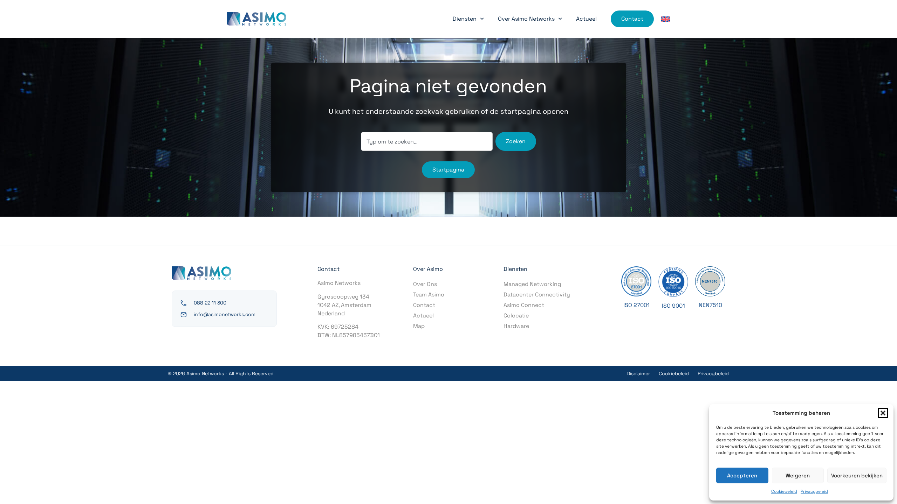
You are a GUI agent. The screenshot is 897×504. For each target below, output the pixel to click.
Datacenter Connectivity (537, 294)
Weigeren (798, 475)
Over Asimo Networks (526, 18)
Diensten (465, 18)
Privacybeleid (814, 491)
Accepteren (742, 475)
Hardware (516, 326)
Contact (424, 305)
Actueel (586, 18)
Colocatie (516, 315)
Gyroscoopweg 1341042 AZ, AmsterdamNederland (344, 305)
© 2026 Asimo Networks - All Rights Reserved (221, 373)
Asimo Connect (524, 305)
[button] (882, 413)
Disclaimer (638, 373)
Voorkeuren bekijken (857, 475)
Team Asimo (428, 294)
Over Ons (425, 284)
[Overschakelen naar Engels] (665, 19)
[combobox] (427, 141)
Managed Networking (532, 284)
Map (419, 326)
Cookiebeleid (784, 491)
